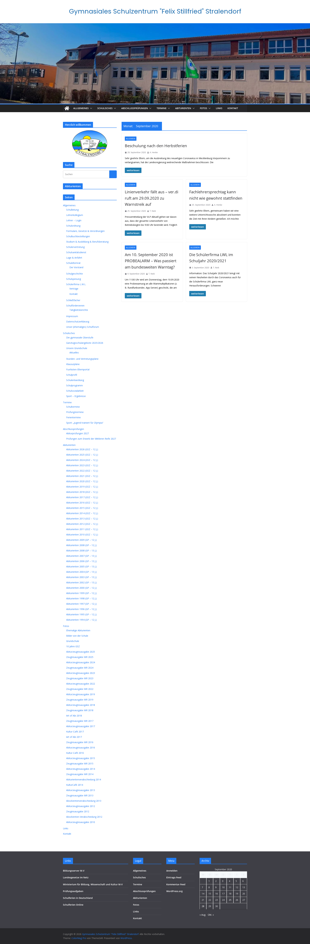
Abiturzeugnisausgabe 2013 (80, 790)
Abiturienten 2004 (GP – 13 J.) (81, 571)
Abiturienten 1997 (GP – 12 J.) (81, 603)
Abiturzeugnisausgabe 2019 (80, 694)
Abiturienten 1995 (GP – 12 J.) (81, 614)
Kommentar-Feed (175, 884)
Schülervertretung (75, 247)
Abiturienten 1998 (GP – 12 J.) (81, 598)
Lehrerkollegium (74, 215)
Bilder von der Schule (77, 635)
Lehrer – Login (73, 220)
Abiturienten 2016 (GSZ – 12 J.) (82, 502)
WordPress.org (174, 891)
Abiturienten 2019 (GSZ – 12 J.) (82, 486)
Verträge (73, 288)
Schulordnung (73, 225)
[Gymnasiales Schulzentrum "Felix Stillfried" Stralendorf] (67, 108)
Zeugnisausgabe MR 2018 (79, 710)
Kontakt (232, 108)
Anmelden (171, 870)
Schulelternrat (73, 262)
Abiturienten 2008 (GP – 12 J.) (81, 545)
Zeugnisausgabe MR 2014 (79, 774)
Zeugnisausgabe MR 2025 (79, 657)
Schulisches (105, 108)
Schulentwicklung (75, 380)
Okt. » (211, 914)
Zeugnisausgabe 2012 (77, 811)
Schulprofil (71, 374)
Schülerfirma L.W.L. (76, 284)
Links (219, 108)
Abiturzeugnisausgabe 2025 (80, 651)
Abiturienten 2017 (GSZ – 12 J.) (82, 497)
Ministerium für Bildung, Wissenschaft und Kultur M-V (93, 884)
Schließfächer (73, 300)
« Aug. (203, 914)
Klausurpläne (73, 364)
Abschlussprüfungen (134, 108)
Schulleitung (72, 209)
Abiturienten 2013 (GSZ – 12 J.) (82, 518)
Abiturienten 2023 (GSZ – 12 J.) (82, 465)
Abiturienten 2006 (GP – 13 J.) (81, 561)
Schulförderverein (75, 305)
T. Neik (153, 211)
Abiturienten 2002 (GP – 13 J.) (81, 582)
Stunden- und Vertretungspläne (82, 358)
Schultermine (73, 406)
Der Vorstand (76, 267)
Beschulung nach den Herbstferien (156, 145)
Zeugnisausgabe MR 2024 (79, 667)
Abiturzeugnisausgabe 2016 (80, 747)
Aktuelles (74, 352)
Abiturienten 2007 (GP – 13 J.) (81, 555)
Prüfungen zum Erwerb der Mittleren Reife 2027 (91, 438)
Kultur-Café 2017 (75, 731)
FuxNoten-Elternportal (77, 369)
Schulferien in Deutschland (78, 897)
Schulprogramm (74, 385)
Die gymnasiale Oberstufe (79, 337)
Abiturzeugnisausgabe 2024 (80, 662)
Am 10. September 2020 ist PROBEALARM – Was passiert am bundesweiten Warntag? (150, 261)
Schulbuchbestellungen (78, 236)
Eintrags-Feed (173, 877)
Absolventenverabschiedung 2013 (83, 800)
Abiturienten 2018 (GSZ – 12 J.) (82, 491)
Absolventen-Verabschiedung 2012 (84, 816)
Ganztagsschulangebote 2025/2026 (84, 342)
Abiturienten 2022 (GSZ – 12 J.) (82, 470)
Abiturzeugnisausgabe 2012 (80, 806)
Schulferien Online (73, 904)
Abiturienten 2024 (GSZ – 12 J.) (82, 460)
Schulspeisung (73, 278)
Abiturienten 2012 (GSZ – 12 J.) (82, 523)
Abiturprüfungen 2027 (77, 433)
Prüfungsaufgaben (73, 891)
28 (203, 906)
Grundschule (72, 641)
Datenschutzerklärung (77, 321)
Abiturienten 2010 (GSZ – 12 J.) (82, 534)
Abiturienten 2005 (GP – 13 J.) (81, 566)
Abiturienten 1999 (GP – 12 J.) (81, 593)
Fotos (203, 108)
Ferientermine (73, 417)
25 (230, 899)
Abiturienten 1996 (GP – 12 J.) (81, 609)
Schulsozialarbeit (75, 390)
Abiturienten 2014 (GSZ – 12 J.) (82, 513)
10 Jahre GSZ (73, 646)
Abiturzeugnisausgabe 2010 (80, 822)
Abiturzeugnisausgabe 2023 (80, 673)
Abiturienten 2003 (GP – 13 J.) (81, 577)
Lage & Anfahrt (74, 257)
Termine (161, 108)
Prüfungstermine (75, 412)
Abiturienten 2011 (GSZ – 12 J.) (82, 529)
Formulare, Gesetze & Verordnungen (85, 231)
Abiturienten (183, 108)
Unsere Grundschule (76, 348)
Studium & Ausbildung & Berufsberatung (87, 241)
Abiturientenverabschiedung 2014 (83, 779)
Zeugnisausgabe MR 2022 (79, 688)
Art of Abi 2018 (74, 715)
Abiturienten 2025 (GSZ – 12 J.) (82, 454)
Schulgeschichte (74, 273)
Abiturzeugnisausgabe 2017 (80, 726)
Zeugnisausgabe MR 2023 (79, 678)
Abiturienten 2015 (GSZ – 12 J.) (82, 507)
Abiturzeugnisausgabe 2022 (80, 683)
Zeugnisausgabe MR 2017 (79, 720)
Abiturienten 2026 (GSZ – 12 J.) (82, 449)
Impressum (72, 316)
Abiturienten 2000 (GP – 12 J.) (81, 587)
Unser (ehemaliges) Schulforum (82, 326)
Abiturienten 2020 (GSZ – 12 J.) (82, 481)
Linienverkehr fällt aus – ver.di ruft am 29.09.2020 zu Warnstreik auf (151, 198)
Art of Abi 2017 (74, 736)
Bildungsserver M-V (73, 870)
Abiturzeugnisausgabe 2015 (80, 758)
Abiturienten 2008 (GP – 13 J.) (81, 550)
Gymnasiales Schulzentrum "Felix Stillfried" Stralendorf (155, 11)
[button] (90, 108)
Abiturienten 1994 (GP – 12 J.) (81, 619)
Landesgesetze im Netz (75, 877)
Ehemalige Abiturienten (78, 630)
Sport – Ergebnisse (76, 396)
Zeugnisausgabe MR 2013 (79, 795)
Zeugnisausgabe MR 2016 (79, 742)
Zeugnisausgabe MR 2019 (79, 699)
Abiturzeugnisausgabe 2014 (80, 768)
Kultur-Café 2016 (75, 752)
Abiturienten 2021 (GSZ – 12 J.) (82, 475)
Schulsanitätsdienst (76, 252)
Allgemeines (81, 108)
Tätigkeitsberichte (78, 309)
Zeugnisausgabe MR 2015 (79, 763)
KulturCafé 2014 (74, 784)
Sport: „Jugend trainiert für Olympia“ (84, 422)
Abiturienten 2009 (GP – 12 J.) (81, 539)
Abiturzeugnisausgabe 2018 (80, 704)
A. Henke (154, 152)
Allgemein (130, 138)
